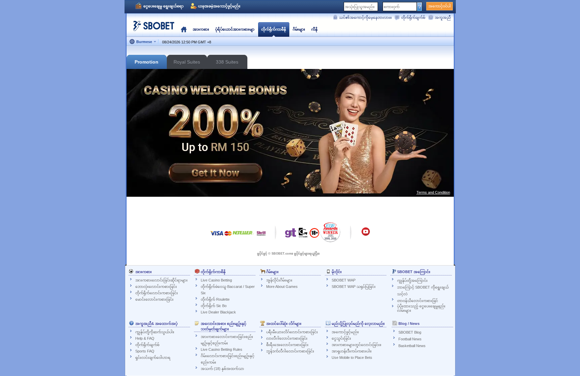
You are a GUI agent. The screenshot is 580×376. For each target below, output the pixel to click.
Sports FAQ (144, 351)
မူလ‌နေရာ (184, 29)
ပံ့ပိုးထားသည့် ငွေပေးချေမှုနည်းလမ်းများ (421, 308)
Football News (410, 339)
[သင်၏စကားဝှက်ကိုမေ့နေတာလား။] (419, 6)
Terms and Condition (433, 192)
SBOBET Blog (409, 332)
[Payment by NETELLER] (243, 236)
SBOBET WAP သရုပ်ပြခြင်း (354, 287)
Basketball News (412, 346)
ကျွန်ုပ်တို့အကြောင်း (412, 280)
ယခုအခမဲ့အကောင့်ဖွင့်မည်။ (219, 6)
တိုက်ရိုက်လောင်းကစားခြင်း (156, 293)
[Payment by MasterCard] (228, 236)
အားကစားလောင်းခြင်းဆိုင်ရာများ (161, 280)
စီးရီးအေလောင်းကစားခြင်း (287, 345)
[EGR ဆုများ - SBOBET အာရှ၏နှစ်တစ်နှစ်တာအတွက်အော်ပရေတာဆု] (330, 232)
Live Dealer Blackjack (218, 312)
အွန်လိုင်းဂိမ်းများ (279, 280)
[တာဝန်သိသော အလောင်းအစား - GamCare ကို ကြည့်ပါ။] (303, 234)
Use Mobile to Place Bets (352, 357)
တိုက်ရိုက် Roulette (215, 299)
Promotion (146, 62)
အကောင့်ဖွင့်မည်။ (345, 332)
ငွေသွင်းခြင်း (341, 338)
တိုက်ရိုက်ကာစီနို (273, 29)
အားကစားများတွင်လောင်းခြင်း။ (356, 345)
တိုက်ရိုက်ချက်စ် (413, 17)
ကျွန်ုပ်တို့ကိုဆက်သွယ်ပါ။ (154, 332)
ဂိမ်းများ (299, 29)
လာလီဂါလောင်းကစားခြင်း (286, 338)
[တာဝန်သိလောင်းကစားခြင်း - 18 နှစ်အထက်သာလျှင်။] (314, 235)
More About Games (282, 287)
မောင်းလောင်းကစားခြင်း (154, 299)
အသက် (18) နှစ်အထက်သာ (222, 369)
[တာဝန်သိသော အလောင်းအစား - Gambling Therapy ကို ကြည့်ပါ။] (291, 234)
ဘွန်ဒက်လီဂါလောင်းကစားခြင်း (290, 351)
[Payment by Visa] (217, 236)
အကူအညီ (443, 17)
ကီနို (314, 29)
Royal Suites (187, 62)
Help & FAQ (144, 338)
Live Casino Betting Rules (221, 349)
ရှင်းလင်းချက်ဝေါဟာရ (153, 357)
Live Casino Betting (216, 280)
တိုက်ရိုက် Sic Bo (214, 306)
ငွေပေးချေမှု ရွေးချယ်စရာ (163, 6)
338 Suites (227, 62)
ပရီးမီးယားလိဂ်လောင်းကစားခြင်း (292, 332)
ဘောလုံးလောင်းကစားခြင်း (156, 287)
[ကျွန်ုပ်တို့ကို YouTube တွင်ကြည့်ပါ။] (365, 234)
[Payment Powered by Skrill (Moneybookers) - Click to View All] (261, 236)
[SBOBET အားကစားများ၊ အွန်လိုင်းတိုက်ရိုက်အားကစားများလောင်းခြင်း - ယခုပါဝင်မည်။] (152, 28)
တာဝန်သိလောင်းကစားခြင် (417, 301)
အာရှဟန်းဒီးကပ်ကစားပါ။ (352, 351)
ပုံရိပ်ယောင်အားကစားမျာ (234, 29)
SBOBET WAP (343, 280)
